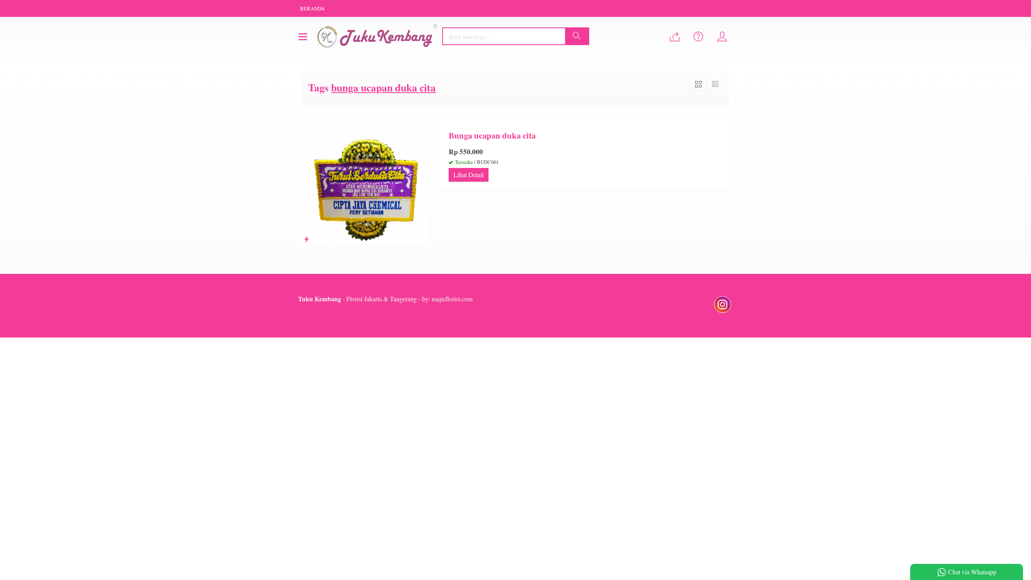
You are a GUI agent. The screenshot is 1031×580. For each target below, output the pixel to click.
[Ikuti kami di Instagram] (722, 312)
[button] (576, 36)
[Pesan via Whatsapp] (674, 37)
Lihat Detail (468, 174)
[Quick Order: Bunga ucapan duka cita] (306, 239)
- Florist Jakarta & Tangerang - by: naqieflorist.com (385, 298)
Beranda (312, 8)
